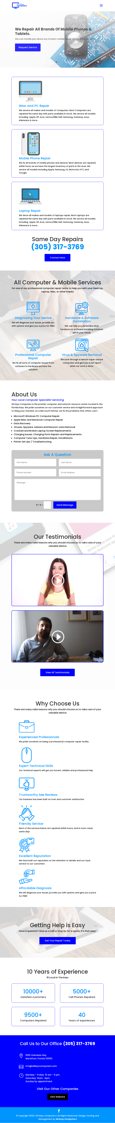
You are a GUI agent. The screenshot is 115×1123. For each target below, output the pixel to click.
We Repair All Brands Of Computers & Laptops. (50, 31)
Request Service (28, 47)
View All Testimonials (57, 672)
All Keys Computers (66, 1119)
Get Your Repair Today (57, 940)
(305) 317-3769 (57, 247)
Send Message (65, 505)
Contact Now (57, 257)
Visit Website (57, 1096)
